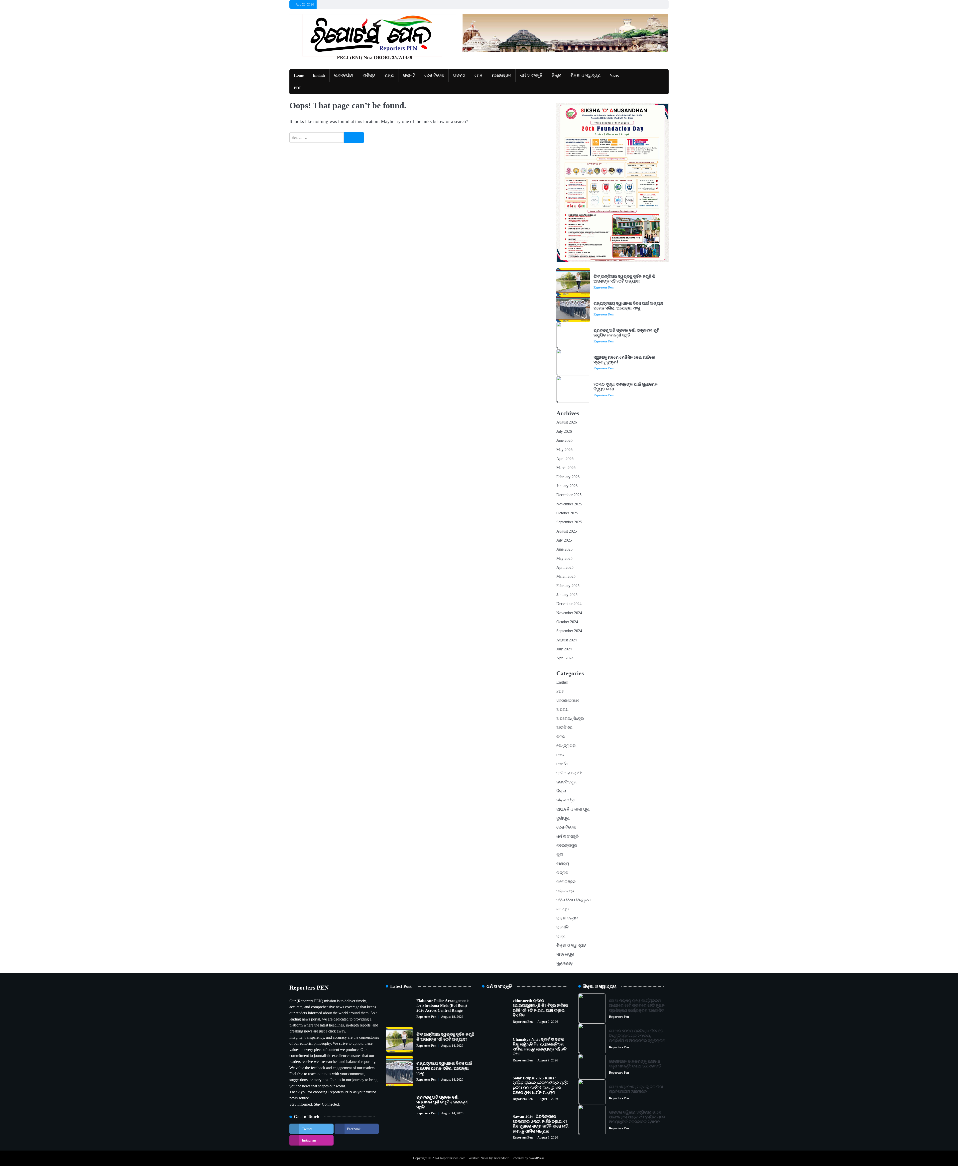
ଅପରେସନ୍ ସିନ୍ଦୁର (570, 718)
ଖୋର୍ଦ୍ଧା (562, 764)
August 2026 (566, 422)
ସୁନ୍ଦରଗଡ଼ (564, 963)
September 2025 (569, 522)
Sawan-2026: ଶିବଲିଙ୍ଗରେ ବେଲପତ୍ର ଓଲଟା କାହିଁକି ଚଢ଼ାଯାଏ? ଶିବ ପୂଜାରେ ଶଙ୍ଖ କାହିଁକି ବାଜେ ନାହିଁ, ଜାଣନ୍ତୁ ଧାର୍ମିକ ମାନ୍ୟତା (541, 1123)
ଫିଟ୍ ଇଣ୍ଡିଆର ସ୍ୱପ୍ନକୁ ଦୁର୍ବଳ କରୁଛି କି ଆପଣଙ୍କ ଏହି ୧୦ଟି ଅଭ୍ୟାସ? (624, 279)
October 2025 (567, 513)
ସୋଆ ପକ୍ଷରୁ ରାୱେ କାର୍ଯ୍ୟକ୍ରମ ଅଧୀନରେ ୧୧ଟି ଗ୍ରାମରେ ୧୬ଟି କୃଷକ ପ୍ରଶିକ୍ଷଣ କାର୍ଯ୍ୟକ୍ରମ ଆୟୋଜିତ (637, 1006)
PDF (297, 88)
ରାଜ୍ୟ (389, 75)
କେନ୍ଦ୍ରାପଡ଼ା (566, 745)
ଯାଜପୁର (562, 909)
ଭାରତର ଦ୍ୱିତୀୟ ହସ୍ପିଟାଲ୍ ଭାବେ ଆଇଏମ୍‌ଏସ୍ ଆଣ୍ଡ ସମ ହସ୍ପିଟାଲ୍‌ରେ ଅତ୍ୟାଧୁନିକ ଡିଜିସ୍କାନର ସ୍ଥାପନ (637, 1117)
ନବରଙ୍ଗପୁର (566, 845)
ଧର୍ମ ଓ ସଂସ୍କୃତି (531, 75)
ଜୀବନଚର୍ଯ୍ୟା (343, 75)
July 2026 (564, 431)
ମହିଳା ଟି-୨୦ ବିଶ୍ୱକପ (573, 900)
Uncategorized (567, 700)
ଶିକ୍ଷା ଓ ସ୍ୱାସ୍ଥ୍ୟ (585, 75)
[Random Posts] (655, 4)
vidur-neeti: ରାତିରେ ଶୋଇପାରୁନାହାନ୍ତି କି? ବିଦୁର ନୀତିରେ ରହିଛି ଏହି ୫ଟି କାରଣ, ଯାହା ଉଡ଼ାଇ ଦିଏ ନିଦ (540, 1008)
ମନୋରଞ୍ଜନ (501, 75)
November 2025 (569, 504)
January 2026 (567, 486)
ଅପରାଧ (459, 75)
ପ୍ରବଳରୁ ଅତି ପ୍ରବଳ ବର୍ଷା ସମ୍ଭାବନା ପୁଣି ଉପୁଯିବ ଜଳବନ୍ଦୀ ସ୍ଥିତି (626, 332)
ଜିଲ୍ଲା (556, 75)
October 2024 (567, 622)
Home (299, 75)
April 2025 (565, 567)
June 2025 (564, 549)
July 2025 (564, 540)
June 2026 (564, 440)
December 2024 (569, 603)
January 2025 (567, 594)
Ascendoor (501, 1158)
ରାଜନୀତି (409, 75)
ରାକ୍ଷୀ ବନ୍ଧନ (567, 918)
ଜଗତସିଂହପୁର (566, 782)
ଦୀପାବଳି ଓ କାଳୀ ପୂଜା (573, 809)
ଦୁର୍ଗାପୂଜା (563, 818)
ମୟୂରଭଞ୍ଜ (565, 891)
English (319, 75)
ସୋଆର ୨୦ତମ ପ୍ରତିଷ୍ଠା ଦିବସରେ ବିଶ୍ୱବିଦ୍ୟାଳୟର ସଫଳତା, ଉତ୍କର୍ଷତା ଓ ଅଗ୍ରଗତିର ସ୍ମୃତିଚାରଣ (637, 1036)
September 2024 (569, 631)
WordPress (536, 1158)
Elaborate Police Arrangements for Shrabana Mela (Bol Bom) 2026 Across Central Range (442, 1006)
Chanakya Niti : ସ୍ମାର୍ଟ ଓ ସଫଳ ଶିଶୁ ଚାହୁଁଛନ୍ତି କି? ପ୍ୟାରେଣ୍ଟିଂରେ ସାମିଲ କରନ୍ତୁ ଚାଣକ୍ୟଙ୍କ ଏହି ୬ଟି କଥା (540, 1046)
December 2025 (569, 495)
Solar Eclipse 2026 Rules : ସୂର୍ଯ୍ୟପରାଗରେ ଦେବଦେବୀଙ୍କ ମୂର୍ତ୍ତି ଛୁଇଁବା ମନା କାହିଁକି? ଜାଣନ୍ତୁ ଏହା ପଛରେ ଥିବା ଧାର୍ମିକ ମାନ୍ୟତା (540, 1085)
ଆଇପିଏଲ (564, 727)
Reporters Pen (603, 287)
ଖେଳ (478, 75)
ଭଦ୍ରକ (562, 873)
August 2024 (566, 640)
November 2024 (569, 613)
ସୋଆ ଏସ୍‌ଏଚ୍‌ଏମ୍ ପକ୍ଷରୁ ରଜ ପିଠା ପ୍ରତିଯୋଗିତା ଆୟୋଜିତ (636, 1089)
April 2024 (565, 658)
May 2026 (564, 449)
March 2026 (566, 467)
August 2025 (566, 531)
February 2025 (568, 585)
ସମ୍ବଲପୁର (565, 954)
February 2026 (568, 477)
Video (614, 75)
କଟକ (560, 736)
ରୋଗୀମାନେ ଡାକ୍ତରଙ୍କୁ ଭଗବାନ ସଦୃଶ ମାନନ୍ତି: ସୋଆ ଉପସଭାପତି (635, 1063)
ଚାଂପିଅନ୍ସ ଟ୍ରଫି (569, 773)
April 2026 (565, 458)
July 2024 (564, 649)
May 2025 (564, 558)
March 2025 (566, 576)
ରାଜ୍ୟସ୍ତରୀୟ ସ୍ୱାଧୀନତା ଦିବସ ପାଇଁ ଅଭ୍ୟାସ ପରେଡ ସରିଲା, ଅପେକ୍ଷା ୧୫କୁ (628, 305)
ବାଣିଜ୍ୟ (368, 75)
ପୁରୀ (559, 854)
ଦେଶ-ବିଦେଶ (434, 75)
